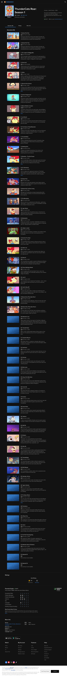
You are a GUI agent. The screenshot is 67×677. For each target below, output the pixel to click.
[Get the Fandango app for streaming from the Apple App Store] (8, 638)
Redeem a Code (21, 653)
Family (32, 647)
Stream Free (7, 651)
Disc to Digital (34, 649)
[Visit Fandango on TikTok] (16, 662)
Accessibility (46, 657)
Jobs (45, 659)
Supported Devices (48, 647)
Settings (19, 649)
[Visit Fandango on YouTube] (9, 662)
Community (30, 582)
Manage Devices (21, 651)
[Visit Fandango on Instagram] (14, 662)
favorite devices (58, 19)
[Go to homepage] (9, 2)
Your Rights (13, 670)
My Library (20, 645)
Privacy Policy (8, 668)
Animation (7, 625)
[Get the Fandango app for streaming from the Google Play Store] (17, 638)
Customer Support (47, 649)
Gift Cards (33, 653)
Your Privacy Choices (45, 671)
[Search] (65, 2)
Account (19, 647)
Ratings (19, 25)
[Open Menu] (2, 2)
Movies (6, 647)
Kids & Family (12, 624)
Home (6, 645)
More (22, 91)
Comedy (7, 624)
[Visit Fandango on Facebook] (6, 662)
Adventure (18, 624)
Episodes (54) (10, 25)
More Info (29, 25)
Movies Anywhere (34, 651)
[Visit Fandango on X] (11, 662)
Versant (11, 667)
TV (5, 649)
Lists (32, 645)
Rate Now (37, 582)
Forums (45, 651)
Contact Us (46, 653)
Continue (55, 671)
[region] (33, 671)
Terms (26, 667)
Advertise (46, 655)
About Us (46, 645)
